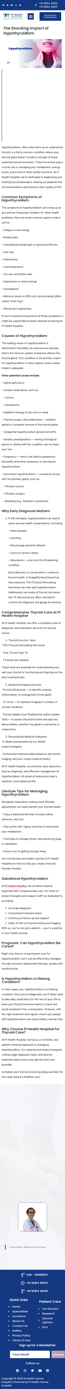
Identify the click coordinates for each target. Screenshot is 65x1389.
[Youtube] (11, 5)
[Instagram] (25, 1371)
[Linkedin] (47, 1371)
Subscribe (58, 1354)
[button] (31, 16)
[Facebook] (3, 5)
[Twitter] (7, 5)
